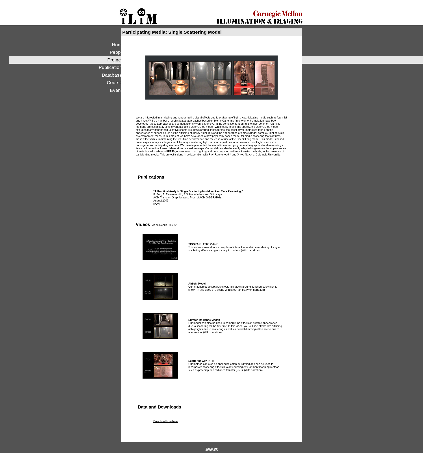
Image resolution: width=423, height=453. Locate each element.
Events (117, 90)
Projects (115, 59)
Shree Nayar (244, 154)
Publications (111, 67)
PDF (156, 203)
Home (118, 44)
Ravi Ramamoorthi (220, 154)
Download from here (165, 421)
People (117, 52)
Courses (115, 82)
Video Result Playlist (164, 225)
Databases (113, 75)
